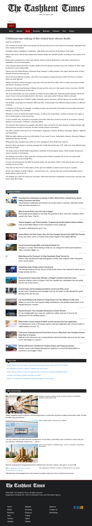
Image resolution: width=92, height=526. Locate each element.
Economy (36, 31)
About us (52, 507)
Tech (64, 31)
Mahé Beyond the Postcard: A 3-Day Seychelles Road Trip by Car (44, 256)
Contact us (53, 510)
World (28, 31)
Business (46, 31)
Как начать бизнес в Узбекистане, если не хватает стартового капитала (61, 445)
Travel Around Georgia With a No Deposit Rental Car (39, 245)
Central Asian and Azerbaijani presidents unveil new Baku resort (44, 289)
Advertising (53, 513)
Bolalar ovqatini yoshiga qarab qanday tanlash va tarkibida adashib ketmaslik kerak (59, 397)
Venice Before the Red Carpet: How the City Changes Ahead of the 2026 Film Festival (52, 234)
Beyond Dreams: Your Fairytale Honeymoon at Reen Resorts (42, 311)
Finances (56, 31)
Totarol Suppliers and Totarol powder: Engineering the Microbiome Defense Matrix (51, 222)
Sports (20, 36)
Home (11, 31)
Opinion (38, 36)
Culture (71, 31)
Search (11, 26)
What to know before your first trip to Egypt (36, 211)
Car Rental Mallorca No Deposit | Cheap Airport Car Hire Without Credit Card (49, 300)
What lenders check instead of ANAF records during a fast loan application (48, 322)
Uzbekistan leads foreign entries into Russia (36, 267)
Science (12, 36)
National (19, 31)
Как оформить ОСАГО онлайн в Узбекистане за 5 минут (59, 468)
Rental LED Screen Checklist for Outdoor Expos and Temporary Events (46, 346)
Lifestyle (29, 36)
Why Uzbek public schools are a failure (53, 420)
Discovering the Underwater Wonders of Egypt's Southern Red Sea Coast (47, 278)
